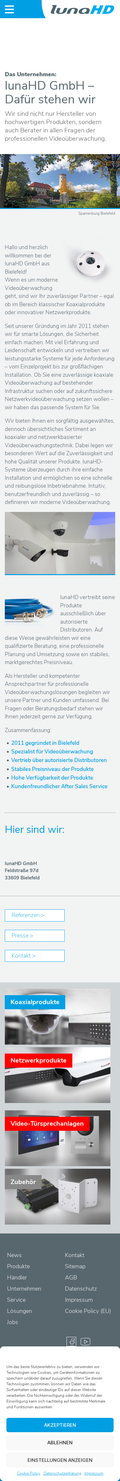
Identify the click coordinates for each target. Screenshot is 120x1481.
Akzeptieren (60, 1425)
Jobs (12, 1322)
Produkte (18, 1266)
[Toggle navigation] (9, 9)
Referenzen (26, 915)
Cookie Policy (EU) (88, 1311)
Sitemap (75, 1266)
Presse (21, 935)
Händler (17, 1277)
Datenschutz (81, 1288)
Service (16, 1300)
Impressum (93, 1473)
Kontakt (22, 955)
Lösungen (19, 1311)
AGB (71, 1277)
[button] (110, 1354)
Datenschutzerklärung (62, 1473)
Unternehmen (24, 1288)
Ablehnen (60, 1443)
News (14, 1255)
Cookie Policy (28, 1473)
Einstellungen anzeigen (60, 1460)
